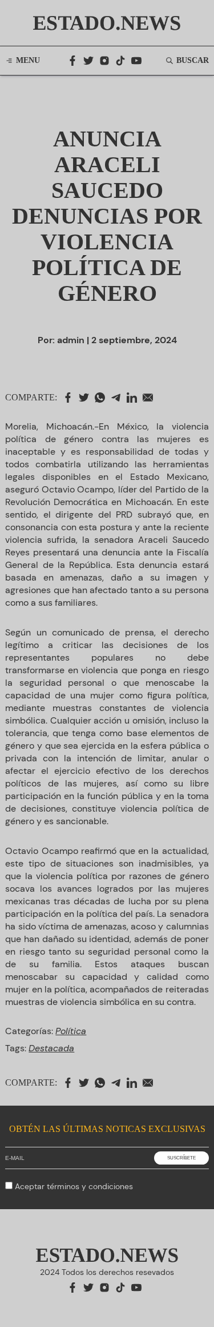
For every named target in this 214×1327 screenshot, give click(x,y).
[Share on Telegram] (119, 397)
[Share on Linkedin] (135, 397)
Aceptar (74, 1186)
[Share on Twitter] (87, 397)
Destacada (51, 1048)
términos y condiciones (90, 1186)
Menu (28, 60)
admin (70, 340)
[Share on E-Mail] (151, 397)
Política (70, 1031)
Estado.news (107, 23)
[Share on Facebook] (71, 397)
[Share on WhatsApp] (103, 397)
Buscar (192, 60)
